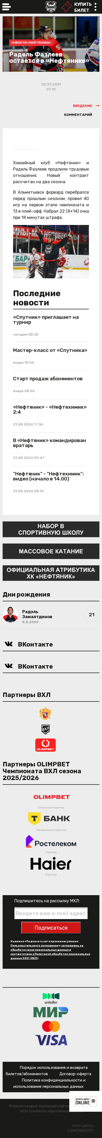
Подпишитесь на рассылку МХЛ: (47, 900)
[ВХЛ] (45, 728)
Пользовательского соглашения (34, 945)
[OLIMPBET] (45, 744)
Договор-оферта (75, 1074)
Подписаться (51, 928)
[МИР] (50, 1011)
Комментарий (78, 115)
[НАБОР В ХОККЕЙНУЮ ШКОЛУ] (51, 528)
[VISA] (51, 1039)
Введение (82, 106)
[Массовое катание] (51, 551)
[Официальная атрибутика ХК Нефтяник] (51, 572)
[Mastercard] (51, 1025)
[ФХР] (45, 713)
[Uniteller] (51, 998)
